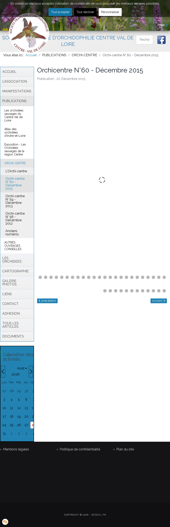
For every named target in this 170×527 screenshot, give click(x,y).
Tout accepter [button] (60, 12)
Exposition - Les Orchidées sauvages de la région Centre (15, 149)
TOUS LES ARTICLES (10, 325)
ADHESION (11, 313)
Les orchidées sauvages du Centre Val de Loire (13, 115)
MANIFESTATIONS (16, 91)
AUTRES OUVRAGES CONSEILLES (12, 246)
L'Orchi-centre (16, 171)
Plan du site (125, 449)
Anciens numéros (12, 232)
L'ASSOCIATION (14, 81)
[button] (166, 25)
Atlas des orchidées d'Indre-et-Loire (15, 132)
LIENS (7, 294)
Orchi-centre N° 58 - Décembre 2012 (15, 218)
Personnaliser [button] (110, 12)
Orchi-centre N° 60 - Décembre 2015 (15, 184)
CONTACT (10, 304)
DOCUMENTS (13, 336)
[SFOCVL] (29, 33)
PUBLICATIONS (14, 101)
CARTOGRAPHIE (15, 271)
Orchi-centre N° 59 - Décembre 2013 (15, 201)
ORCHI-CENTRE (15, 163)
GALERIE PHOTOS (9, 282)
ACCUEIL (9, 72)
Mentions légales (16, 449)
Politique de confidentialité (80, 449)
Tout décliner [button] (85, 12)
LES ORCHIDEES (12, 259)
